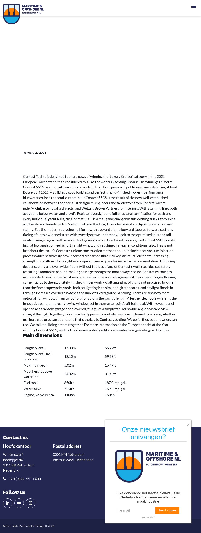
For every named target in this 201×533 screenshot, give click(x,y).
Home (28, 96)
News (40, 96)
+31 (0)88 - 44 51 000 (25, 479)
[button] (189, 423)
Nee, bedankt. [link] (148, 517)
